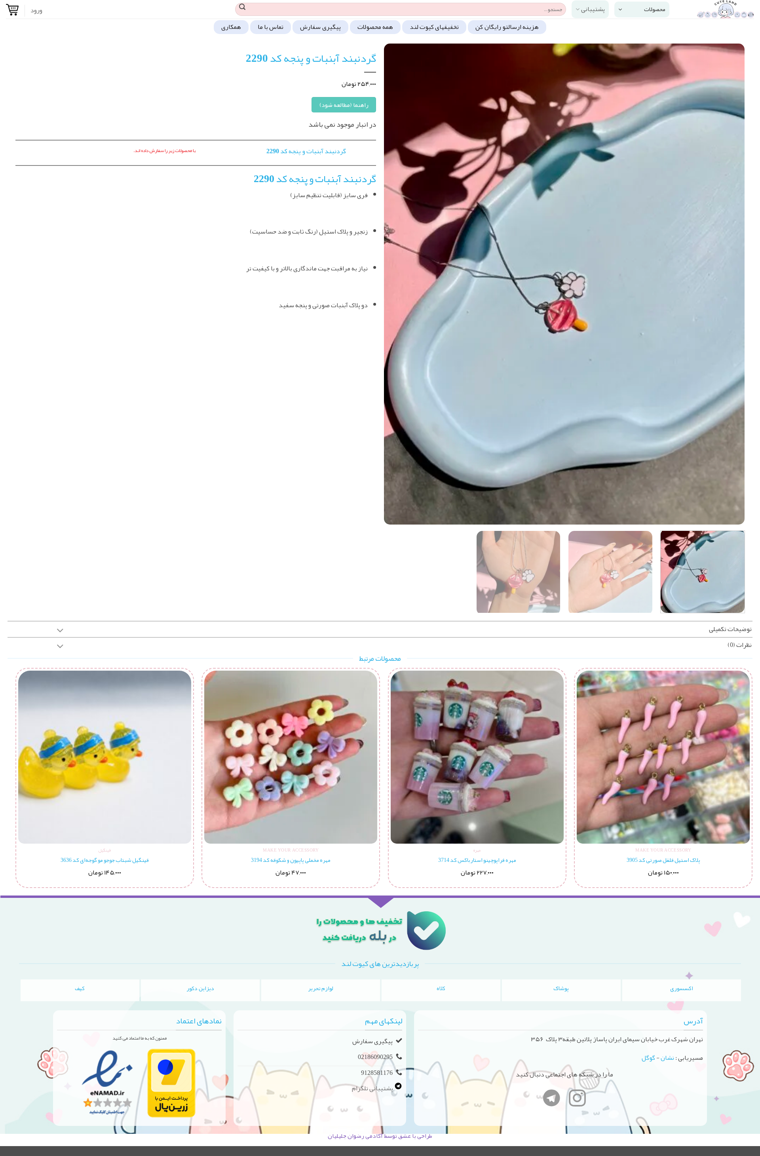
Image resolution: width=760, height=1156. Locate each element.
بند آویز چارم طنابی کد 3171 (290, 860)
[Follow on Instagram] (577, 1100)
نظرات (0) (740, 645)
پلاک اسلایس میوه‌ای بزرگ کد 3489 (104, 860)
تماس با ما (271, 27)
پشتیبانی (593, 9)
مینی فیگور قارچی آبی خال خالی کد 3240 (476, 860)
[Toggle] (60, 631)
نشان (667, 1057)
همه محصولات (375, 27)
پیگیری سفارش (320, 27)
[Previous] (727, 284)
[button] (641, 9)
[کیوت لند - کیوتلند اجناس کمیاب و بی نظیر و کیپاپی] (717, 9)
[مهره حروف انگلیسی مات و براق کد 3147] (662, 757)
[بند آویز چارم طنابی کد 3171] (290, 757)
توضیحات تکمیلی (730, 629)
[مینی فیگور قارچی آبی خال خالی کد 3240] (476, 757)
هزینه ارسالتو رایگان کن (507, 27)
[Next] (395, 284)
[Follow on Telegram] (551, 1100)
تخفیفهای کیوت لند (434, 27)
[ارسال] (242, 9)
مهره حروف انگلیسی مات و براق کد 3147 (662, 860)
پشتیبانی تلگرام (373, 1088)
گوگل (648, 1057)
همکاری (231, 27)
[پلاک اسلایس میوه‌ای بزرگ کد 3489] (103, 757)
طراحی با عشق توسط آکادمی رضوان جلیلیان (380, 1136)
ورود (36, 10)
